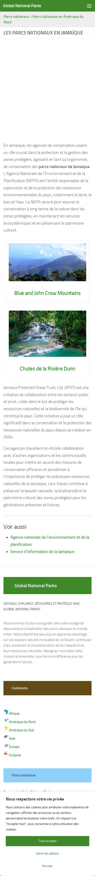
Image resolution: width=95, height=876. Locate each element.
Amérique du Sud (21, 730)
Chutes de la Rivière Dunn (47, 369)
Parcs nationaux (16, 16)
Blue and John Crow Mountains (47, 293)
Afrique (14, 713)
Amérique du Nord (22, 722)
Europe (14, 747)
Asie (12, 738)
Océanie (15, 755)
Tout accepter (48, 841)
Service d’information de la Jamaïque (42, 551)
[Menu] (89, 6)
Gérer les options (47, 853)
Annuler (47, 866)
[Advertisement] (47, 92)
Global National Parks (22, 5)
